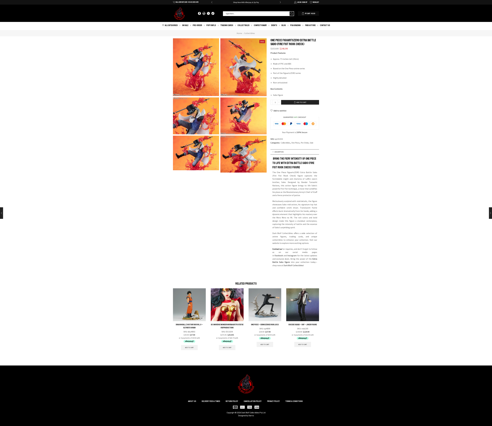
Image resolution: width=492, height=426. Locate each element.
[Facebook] (199, 13)
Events (274, 25)
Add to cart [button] (189, 347)
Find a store (310, 25)
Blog (283, 25)
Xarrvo (251, 416)
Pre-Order (197, 25)
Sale (311, 143)
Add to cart (301, 102)
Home (239, 33)
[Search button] (292, 14)
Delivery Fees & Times (211, 401)
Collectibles (243, 25)
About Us (192, 401)
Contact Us (325, 25)
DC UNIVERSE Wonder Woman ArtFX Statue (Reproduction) (227, 326)
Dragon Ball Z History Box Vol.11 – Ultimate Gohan (189, 326)
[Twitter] (208, 13)
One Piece (295, 143)
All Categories (171, 25)
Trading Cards (226, 25)
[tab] (294, 151)
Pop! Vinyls (211, 25)
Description (279, 152)
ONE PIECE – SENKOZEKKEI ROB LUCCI (265, 324)
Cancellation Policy (253, 401)
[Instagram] (203, 13)
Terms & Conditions (294, 401)
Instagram (292, 255)
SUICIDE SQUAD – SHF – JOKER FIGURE (302, 324)
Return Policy (232, 401)
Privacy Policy (273, 401)
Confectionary (260, 25)
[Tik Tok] (212, 13)
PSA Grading (295, 25)
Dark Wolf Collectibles (293, 265)
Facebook (279, 255)
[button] (212, 2)
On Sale (185, 25)
